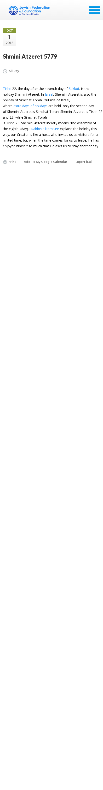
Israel (49, 94)
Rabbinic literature (45, 128)
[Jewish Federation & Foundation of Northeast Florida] (30, 12)
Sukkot (74, 88)
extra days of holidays (30, 106)
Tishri (7, 88)
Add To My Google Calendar (45, 161)
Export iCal (83, 161)
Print (12, 161)
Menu (94, 10)
